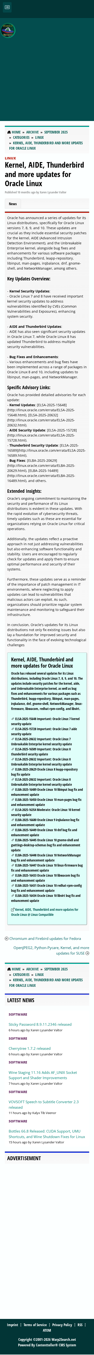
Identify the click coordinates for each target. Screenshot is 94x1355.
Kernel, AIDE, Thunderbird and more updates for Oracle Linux (44, 173)
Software (18, 1014)
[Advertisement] (47, 67)
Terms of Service (35, 1324)
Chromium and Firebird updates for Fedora (45, 938)
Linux (10, 158)
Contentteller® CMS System (56, 1344)
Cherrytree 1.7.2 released (30, 1048)
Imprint (12, 1324)
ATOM (47, 1330)
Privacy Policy (62, 1324)
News (13, 203)
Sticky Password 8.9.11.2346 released (40, 1024)
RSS (80, 1324)
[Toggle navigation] (7, 7)
